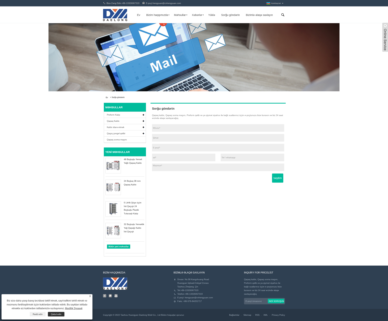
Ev (138, 15)
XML (265, 315)
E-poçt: (163, 3)
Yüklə (211, 15)
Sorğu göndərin (230, 15)
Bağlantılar (234, 315)
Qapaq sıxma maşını (117, 139)
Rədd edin (38, 314)
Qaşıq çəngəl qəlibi (116, 133)
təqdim (278, 178)
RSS (257, 315)
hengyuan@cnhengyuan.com (199, 297)
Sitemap (247, 315)
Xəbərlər (197, 15)
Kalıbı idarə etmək (115, 127)
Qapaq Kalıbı (113, 121)
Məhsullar (180, 15)
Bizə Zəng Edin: (123, 3)
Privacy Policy (278, 315)
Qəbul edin (56, 314)
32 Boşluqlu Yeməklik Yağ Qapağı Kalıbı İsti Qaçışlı (134, 228)
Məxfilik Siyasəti (73, 308)
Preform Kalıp (113, 115)
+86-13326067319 (189, 290)
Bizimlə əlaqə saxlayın (259, 15)
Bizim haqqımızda (157, 15)
